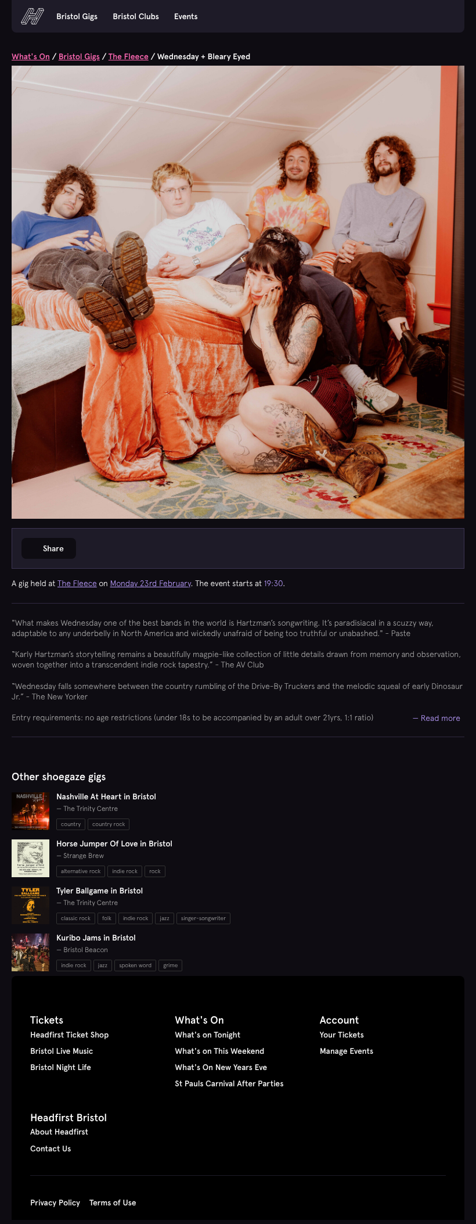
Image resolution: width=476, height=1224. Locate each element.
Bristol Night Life (60, 1067)
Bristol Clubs (136, 16)
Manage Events (346, 1051)
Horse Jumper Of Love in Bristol (114, 843)
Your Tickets (342, 1034)
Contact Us (50, 1148)
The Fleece (129, 56)
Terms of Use (112, 1202)
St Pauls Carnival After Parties (229, 1083)
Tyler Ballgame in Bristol (99, 890)
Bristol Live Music (61, 1051)
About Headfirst (59, 1131)
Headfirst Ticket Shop (69, 1034)
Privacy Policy (55, 1202)
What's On (31, 56)
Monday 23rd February (150, 583)
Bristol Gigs (77, 16)
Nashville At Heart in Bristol (106, 796)
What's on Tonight (207, 1034)
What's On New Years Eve (221, 1067)
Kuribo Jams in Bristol (96, 937)
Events (186, 16)
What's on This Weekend (219, 1051)
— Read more (437, 718)
